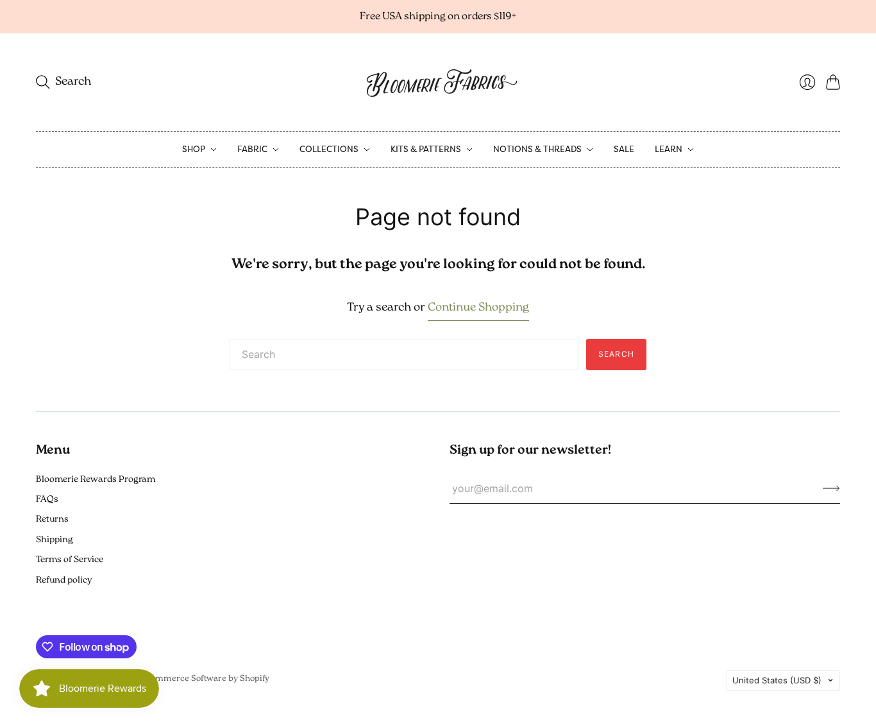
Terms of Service (69, 560)
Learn (668, 149)
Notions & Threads (537, 149)
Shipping (54, 540)
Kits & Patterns (426, 149)
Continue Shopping (478, 308)
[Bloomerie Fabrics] (438, 82)
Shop (193, 149)
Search (616, 354)
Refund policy (64, 580)
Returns (52, 519)
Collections (328, 149)
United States (776, 680)
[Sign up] (831, 488)
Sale (624, 149)
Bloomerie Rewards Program (95, 479)
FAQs (47, 499)
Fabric (252, 149)
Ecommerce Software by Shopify (205, 678)
